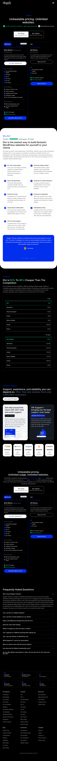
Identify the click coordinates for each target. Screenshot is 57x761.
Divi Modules (6, 697)
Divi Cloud (33, 480)
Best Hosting (6, 747)
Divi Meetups (24, 730)
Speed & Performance (8, 717)
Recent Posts (6, 730)
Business (5, 737)
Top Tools (5, 745)
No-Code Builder (7, 704)
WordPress (5, 740)
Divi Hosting (23, 712)
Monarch (43, 478)
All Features (5, 694)
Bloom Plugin (24, 719)
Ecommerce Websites (8, 709)
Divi (29, 478)
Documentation (42, 694)
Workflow (5, 707)
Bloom (36, 478)
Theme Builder (6, 712)
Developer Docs (42, 702)
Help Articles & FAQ (43, 697)
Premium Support (7, 721)
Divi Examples (24, 735)
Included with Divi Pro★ (38, 415)
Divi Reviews (24, 740)
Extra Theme (24, 717)
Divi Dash (23, 714)
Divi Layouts (6, 699)
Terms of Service (42, 737)
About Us (40, 730)
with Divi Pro (15, 63)
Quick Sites (5, 702)
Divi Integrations (24, 737)
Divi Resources (6, 735)
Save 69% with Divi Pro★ (15, 118)
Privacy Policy (41, 740)
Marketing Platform (7, 714)
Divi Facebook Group (26, 733)
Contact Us (41, 735)
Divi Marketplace (25, 699)
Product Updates (7, 733)
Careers (40, 733)
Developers (5, 719)
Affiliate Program (25, 742)
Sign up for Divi (42, 61)
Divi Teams (23, 707)
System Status (41, 704)
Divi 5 (22, 697)
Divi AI (25, 480)
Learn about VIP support (10, 399)
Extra (32, 478)
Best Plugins (6, 742)
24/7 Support (41, 699)
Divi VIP (22, 709)
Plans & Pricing (24, 724)
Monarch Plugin (24, 721)
